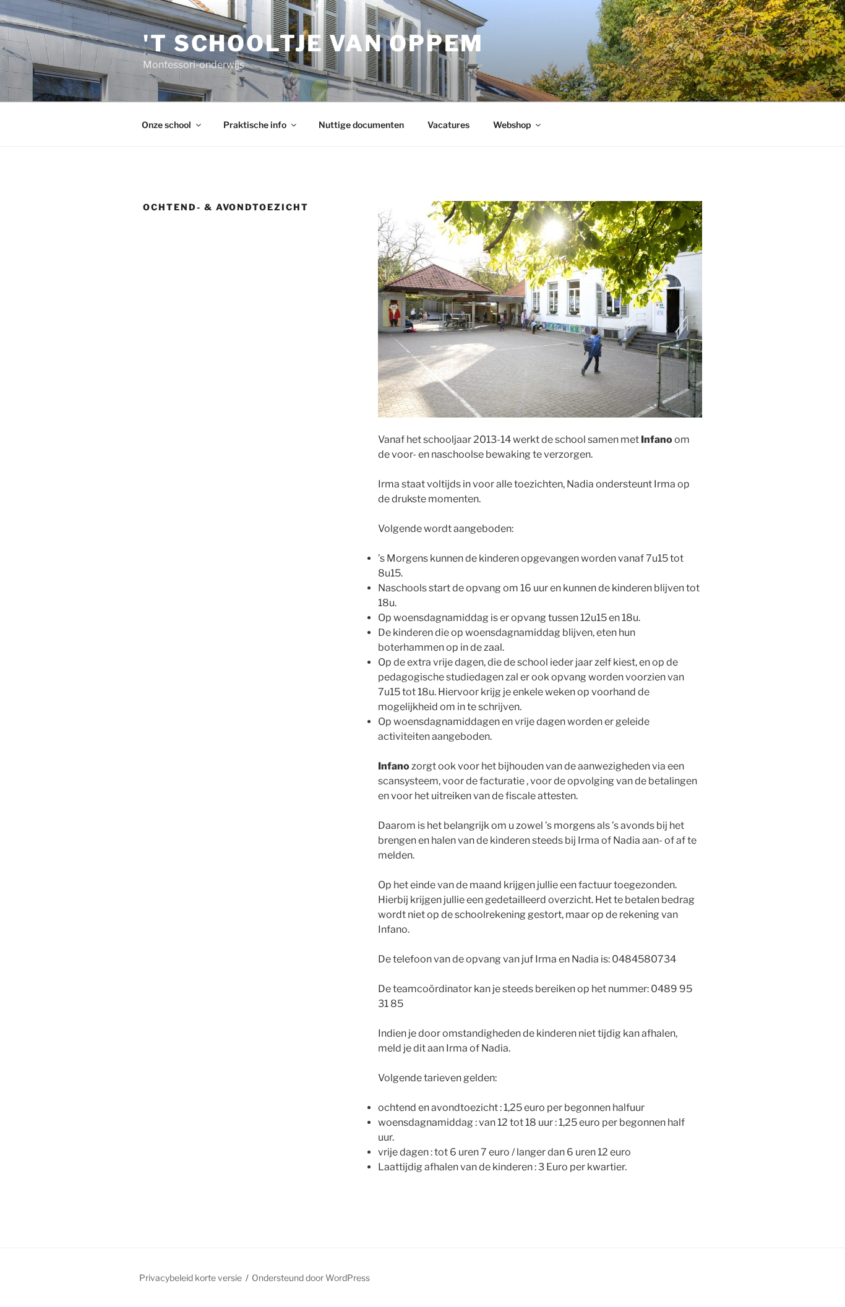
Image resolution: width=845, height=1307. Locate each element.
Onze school (166, 124)
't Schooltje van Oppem (313, 43)
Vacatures (448, 124)
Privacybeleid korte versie (190, 1277)
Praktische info (254, 124)
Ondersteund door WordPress (311, 1277)
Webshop (512, 124)
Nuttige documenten (361, 124)
